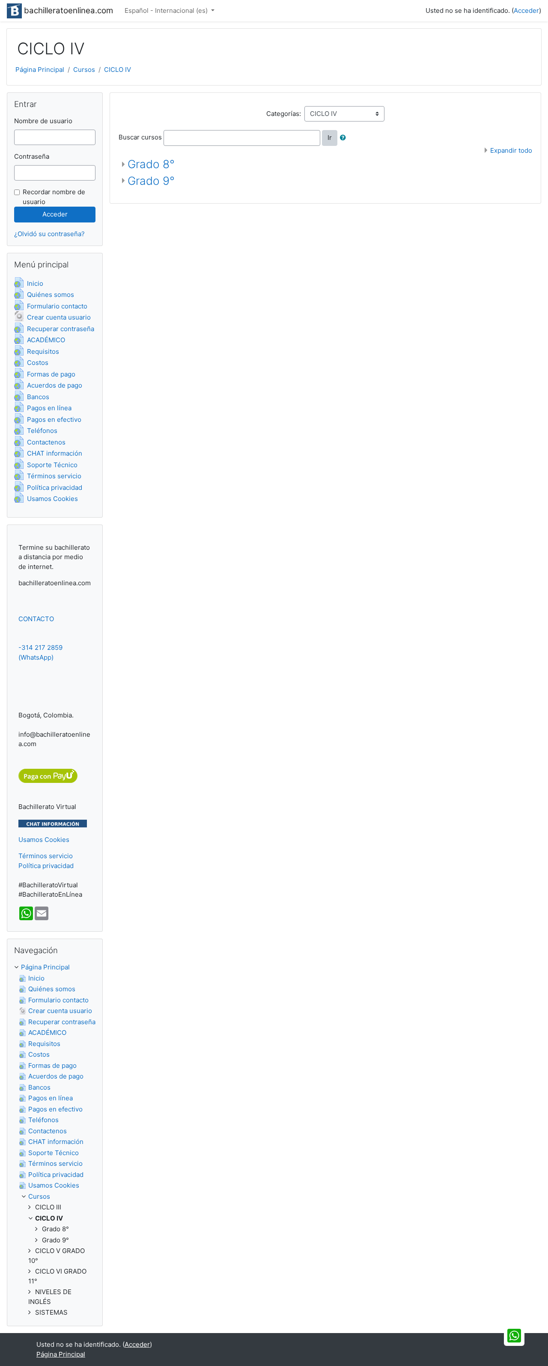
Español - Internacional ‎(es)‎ (167, 10)
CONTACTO (36, 619)
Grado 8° (151, 164)
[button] (344, 138)
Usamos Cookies (43, 840)
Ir (330, 137)
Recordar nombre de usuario (54, 197)
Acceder (526, 10)
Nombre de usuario (43, 121)
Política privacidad (46, 866)
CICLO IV (117, 69)
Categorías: (283, 114)
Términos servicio (45, 856)
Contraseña (31, 156)
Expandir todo (511, 150)
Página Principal (39, 69)
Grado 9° (151, 180)
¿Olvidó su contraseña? (49, 234)
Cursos (84, 69)
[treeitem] (54, 967)
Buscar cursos (140, 137)
